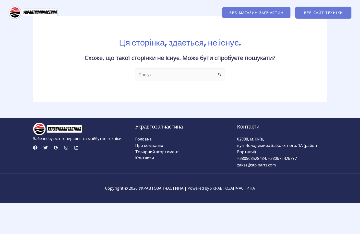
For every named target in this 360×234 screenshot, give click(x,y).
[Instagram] (66, 147)
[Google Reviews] (56, 147)
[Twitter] (45, 147)
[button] (256, 12)
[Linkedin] (76, 147)
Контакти (204, 12)
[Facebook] (35, 147)
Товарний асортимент (165, 12)
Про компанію (121, 12)
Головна (91, 12)
